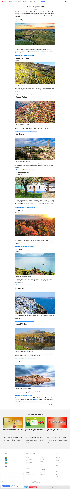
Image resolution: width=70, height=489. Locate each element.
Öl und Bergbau (42, 467)
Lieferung (41, 461)
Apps (10, 1)
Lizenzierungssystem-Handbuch (31, 474)
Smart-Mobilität (42, 472)
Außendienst (42, 466)
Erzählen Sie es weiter (59, 462)
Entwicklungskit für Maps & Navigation (30, 464)
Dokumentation (28, 472)
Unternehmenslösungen (17, 1)
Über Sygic (58, 457)
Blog (35, 1)
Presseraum (58, 463)
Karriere (57, 460)
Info (38, 1)
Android (36, 399)
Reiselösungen (42, 471)
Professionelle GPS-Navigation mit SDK (31, 460)
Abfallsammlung (43, 474)
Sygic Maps (17, 401)
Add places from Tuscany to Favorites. (24, 55)
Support (31, 1)
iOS (32, 399)
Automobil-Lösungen (29, 462)
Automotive (25, 1)
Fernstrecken (42, 459)
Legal (57, 476)
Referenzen (58, 458)
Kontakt (57, 465)
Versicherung (42, 469)
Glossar (57, 474)
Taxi (41, 464)
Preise (57, 471)
